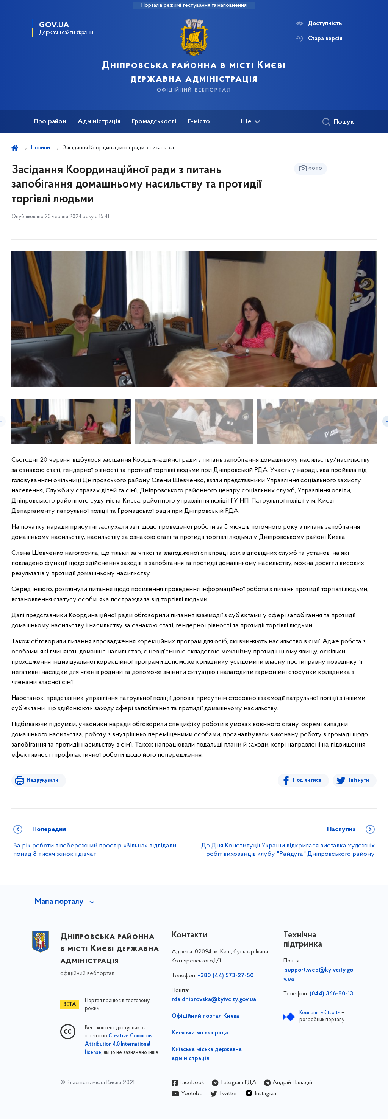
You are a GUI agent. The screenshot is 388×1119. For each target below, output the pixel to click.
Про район (50, 121)
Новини (40, 148)
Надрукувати (42, 780)
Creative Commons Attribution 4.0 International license (118, 1044)
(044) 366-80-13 (331, 994)
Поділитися (307, 780)
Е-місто (199, 121)
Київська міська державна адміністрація (207, 1054)
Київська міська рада (200, 1033)
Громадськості (154, 121)
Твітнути (358, 780)
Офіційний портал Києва (205, 1016)
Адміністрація (99, 121)
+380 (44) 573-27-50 (226, 976)
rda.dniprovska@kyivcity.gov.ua (214, 999)
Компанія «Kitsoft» (319, 1013)
